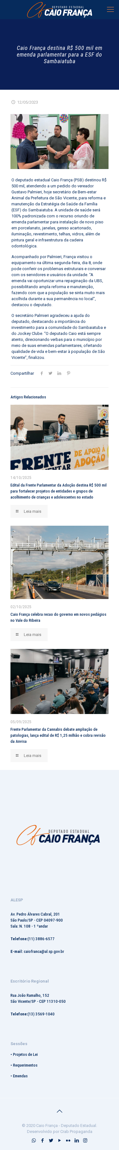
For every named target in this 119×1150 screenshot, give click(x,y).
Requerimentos (25, 1065)
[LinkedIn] (76, 1140)
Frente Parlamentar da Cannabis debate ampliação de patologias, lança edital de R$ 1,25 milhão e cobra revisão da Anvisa (58, 735)
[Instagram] (85, 1140)
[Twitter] (51, 1140)
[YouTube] (59, 1140)
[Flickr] (68, 1140)
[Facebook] (42, 1140)
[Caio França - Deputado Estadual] (59, 9)
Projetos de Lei (25, 1054)
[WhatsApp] (33, 1140)
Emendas (20, 1076)
